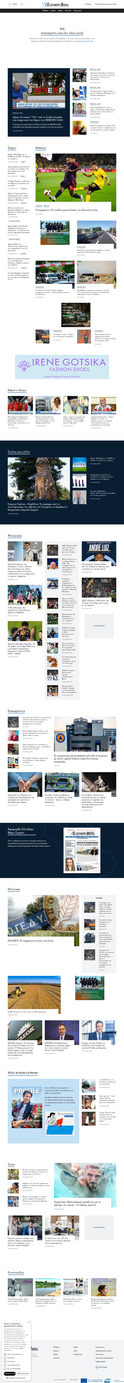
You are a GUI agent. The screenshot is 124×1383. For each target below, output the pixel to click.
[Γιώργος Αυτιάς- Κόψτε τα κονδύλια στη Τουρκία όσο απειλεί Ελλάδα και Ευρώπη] (99, 1032)
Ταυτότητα (99, 1354)
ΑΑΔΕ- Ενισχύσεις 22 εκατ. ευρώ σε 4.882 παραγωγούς (27, 1012)
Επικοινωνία (100, 1347)
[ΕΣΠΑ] (102, 1380)
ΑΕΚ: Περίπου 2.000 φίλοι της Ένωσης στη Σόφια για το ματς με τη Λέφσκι (95, 603)
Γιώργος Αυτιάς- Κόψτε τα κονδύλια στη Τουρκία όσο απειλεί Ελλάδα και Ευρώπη (94, 1045)
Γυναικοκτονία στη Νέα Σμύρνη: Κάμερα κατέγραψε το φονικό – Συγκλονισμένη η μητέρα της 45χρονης (52, 292)
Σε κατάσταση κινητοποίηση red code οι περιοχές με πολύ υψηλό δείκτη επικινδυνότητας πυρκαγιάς (81, 759)
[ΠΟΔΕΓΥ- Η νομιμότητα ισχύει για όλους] (43, 920)
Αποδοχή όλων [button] (10, 1374)
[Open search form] (22, 4)
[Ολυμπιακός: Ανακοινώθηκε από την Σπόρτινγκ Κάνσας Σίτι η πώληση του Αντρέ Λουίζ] (99, 554)
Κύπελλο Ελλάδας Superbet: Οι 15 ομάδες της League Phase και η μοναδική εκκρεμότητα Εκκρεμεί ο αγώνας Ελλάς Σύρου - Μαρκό (21, 649)
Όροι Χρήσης (74, 1379)
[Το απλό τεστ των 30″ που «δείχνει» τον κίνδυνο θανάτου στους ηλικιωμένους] (62, 1228)
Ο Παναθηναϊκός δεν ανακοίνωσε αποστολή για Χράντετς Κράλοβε (19, 610)
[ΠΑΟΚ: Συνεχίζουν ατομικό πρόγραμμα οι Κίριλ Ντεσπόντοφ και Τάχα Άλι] (52, 632)
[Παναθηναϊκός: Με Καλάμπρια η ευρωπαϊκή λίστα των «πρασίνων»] (52, 619)
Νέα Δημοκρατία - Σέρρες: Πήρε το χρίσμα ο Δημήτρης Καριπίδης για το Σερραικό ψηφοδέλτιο (103, 93)
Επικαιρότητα (94, 122)
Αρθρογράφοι (101, 1362)
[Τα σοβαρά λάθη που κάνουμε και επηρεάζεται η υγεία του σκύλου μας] (52, 661)
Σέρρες (53, 10)
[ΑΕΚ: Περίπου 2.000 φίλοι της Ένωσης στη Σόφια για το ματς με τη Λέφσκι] (52, 550)
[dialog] (16, 1350)
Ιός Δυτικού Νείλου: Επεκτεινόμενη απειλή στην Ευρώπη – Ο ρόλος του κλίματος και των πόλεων (35, 1172)
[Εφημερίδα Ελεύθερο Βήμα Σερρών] (91, 850)
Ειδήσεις (45, 10)
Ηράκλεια (23, 253)
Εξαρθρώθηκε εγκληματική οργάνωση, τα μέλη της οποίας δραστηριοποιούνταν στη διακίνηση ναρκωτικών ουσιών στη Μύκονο (93, 292)
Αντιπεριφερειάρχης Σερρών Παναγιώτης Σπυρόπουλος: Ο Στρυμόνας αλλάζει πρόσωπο (46, 1301)
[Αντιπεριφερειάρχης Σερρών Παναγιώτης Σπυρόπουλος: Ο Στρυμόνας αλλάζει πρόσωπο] (48, 1287)
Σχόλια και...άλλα (18, 113)
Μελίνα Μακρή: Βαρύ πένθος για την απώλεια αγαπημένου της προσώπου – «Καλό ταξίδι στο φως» (36, 733)
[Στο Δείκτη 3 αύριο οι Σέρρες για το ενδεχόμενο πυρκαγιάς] (42, 336)
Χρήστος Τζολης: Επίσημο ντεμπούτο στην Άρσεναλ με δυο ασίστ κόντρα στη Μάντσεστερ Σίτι (69, 603)
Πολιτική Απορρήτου (59, 1379)
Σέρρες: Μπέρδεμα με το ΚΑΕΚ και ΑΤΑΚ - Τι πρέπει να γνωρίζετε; (19, 157)
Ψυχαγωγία (78, 10)
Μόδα (23, 1072)
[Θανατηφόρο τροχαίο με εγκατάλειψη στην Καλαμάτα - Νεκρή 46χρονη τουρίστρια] (13, 762)
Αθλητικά (46, 206)
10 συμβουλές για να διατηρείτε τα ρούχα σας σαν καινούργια (107, 1082)
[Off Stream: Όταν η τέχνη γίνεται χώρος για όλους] (75, 1287)
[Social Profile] (27, 1107)
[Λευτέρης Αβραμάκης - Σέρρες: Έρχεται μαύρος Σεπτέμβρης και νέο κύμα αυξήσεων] (79, 497)
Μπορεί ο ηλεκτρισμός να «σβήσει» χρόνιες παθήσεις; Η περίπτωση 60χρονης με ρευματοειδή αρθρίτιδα (35, 1199)
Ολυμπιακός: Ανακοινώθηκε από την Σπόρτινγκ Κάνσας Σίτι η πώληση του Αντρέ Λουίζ (95, 566)
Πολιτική (68, 10)
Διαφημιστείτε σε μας (103, 1351)
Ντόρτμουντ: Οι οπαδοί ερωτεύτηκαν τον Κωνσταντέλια (67, 210)
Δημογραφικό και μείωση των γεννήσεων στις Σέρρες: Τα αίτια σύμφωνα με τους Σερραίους (101, 477)
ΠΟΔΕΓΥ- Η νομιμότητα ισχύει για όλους (31, 941)
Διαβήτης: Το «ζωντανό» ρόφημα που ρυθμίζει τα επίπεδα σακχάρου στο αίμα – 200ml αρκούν (37, 1185)
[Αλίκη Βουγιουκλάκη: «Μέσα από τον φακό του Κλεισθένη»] (20, 1287)
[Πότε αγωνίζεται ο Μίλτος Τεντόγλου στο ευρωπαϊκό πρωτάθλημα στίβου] (52, 648)
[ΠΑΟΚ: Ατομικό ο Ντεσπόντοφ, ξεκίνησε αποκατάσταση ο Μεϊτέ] (52, 675)
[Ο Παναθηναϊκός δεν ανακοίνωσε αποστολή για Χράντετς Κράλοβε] (25, 597)
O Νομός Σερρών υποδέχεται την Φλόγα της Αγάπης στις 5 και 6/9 (19, 184)
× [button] (29, 1322)
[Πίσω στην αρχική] (55, 4)
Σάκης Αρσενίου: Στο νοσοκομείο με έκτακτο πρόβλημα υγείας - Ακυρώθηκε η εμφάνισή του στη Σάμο (37, 747)
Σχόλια (60, 10)
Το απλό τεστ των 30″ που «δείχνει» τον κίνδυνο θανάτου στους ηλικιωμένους (58, 1241)
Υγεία (11, 1164)
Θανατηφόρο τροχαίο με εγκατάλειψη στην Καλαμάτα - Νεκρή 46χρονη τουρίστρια (35, 760)
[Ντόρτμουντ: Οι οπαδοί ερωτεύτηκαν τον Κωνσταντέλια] (76, 182)
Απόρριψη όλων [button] (22, 1374)
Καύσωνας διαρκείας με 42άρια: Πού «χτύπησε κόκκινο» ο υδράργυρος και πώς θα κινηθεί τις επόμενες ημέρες (103, 128)
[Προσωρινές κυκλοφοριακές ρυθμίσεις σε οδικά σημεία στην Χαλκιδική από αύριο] (96, 234)
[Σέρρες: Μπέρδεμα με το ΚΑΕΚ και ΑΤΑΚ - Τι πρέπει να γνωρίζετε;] (79, 464)
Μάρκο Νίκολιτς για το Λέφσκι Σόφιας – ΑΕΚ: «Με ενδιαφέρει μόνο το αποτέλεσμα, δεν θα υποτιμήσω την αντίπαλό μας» (69, 565)
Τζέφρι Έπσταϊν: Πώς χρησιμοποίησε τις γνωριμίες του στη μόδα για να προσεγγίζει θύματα (107, 1117)
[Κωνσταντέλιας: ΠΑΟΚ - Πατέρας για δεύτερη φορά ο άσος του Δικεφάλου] (52, 691)
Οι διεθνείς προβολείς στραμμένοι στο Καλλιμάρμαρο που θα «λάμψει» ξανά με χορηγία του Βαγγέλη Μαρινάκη (69, 585)
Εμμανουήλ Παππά (14, 221)
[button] (16, 1378)
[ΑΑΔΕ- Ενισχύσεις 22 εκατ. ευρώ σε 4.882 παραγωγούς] (34, 995)
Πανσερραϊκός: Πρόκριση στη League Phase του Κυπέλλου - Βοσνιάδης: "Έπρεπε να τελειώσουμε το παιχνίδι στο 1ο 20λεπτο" (19, 421)
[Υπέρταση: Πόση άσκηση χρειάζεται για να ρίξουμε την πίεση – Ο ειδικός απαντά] (85, 1185)
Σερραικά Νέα (57, 330)
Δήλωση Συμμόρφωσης (104, 1358)
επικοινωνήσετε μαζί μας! (84, 41)
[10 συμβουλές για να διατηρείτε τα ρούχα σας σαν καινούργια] (89, 1086)
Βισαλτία (23, 188)
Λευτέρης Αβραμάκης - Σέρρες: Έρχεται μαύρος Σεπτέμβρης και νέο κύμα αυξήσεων (103, 493)
